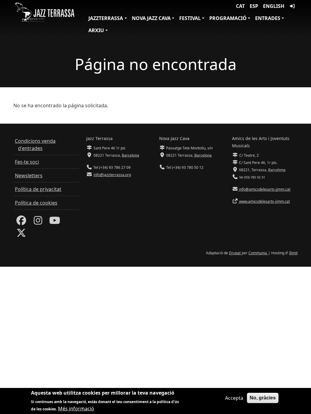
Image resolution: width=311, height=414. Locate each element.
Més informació (76, 408)
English (273, 6)
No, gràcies (263, 397)
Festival (190, 18)
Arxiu (96, 30)
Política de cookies (36, 202)
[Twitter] (21, 234)
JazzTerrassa (105, 18)
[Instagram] (38, 222)
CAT (240, 6)
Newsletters (29, 175)
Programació (228, 18)
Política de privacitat (38, 189)
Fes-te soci (27, 162)
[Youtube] (55, 222)
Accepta (234, 398)
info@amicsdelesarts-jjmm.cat (264, 189)
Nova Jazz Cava (151, 18)
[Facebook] (21, 222)
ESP (254, 6)
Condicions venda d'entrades (35, 145)
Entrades (267, 18)
